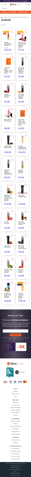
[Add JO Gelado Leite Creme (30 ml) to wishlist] (26, 211)
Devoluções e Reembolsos (15, 469)
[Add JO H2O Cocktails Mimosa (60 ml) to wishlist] (26, 283)
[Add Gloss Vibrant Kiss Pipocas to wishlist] (12, 109)
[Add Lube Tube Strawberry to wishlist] (12, 235)
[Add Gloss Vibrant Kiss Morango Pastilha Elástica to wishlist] (26, 32)
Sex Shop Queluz (15, 459)
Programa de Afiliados (15, 407)
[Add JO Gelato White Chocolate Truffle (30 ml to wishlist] (12, 159)
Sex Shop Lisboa (15, 453)
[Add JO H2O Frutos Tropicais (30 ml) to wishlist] (12, 259)
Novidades (15, 442)
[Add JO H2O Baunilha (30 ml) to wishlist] (26, 159)
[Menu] (1, 4)
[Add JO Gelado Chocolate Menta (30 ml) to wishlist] (26, 235)
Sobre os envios (15, 394)
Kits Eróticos (15, 429)
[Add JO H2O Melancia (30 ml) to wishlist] (26, 259)
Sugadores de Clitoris (15, 421)
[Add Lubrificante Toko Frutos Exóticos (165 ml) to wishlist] (12, 283)
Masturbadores (15, 431)
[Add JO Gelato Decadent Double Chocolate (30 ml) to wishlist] (26, 57)
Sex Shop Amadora (15, 456)
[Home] (1, 17)
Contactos (15, 391)
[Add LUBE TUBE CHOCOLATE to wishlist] (12, 135)
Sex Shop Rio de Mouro (15, 451)
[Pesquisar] (28, 8)
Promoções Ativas (15, 440)
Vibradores (15, 423)
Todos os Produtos (8, 17)
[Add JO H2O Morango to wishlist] (12, 211)
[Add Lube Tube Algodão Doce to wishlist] (26, 185)
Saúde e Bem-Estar (17, 17)
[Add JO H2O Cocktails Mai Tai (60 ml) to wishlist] (12, 32)
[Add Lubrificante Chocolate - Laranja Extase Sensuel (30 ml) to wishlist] (12, 185)
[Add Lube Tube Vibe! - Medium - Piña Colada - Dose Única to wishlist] (12, 57)
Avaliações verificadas (15, 410)
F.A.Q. (15, 396)
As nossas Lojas (15, 405)
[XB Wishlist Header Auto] (26, 4)
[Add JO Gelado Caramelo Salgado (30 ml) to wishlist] (26, 84)
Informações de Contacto (15, 465)
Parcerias (15, 415)
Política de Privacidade (15, 473)
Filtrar (4, 25)
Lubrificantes (25, 17)
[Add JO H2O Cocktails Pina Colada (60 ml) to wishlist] (26, 135)
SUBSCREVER (15, 335)
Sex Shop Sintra (15, 448)
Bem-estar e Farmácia (15, 426)
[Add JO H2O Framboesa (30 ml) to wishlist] (12, 84)
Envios (15, 471)
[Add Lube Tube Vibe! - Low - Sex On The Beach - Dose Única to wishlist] (26, 109)
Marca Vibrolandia (15, 434)
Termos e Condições (15, 467)
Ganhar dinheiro (15, 412)
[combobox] (14, 8)
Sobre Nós (15, 402)
